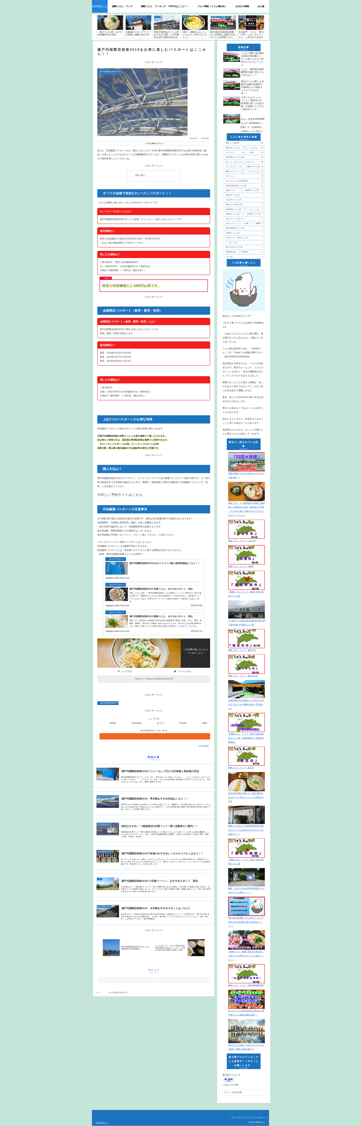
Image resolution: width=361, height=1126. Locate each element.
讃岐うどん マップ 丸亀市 (241, 566)
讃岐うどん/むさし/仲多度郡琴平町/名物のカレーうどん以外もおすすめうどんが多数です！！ (246, 830)
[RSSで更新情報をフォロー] (155, 736)
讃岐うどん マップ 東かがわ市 (243, 676)
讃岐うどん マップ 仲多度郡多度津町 (246, 985)
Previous (94, 27)
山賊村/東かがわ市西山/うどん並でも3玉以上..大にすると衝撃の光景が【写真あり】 (246, 704)
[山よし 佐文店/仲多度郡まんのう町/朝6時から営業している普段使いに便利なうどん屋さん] (244, 112)
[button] (262, 1092)
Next (267, 27)
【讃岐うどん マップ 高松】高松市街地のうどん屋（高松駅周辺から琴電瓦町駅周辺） (246, 738)
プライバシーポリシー (256, 1117)
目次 (137, 175)
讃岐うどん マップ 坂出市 (241, 768)
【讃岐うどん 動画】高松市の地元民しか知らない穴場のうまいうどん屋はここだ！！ (246, 955)
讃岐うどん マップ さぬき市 (242, 541)
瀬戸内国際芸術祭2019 (109, 703)
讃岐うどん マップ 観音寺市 (242, 650)
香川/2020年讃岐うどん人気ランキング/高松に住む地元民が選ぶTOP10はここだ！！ (245, 922)
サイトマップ (238, 1117)
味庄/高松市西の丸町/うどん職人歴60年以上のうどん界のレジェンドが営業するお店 (246, 797)
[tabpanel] (110, 26)
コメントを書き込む (154, 980)
